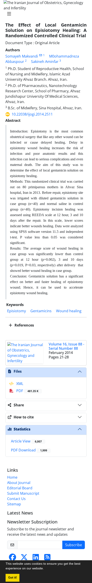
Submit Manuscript (23, 493)
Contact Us (16, 498)
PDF (26, 390)
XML (19, 383)
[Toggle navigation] (45, 14)
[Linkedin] (35, 558)
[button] (45, 569)
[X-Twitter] (24, 558)
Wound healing (69, 310)
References (24, 325)
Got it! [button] (12, 577)
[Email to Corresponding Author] (40, 55)
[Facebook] (12, 558)
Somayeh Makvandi (21, 56)
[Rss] (47, 558)
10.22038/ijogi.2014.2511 (32, 114)
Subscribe (73, 544)
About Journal (18, 482)
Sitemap (14, 504)
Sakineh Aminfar (45, 61)
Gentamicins (41, 310)
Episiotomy (16, 310)
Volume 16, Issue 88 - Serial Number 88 (66, 346)
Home (12, 477)
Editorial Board (19, 488)
